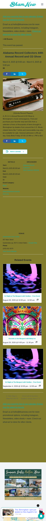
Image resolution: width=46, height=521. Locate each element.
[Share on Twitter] (22, 74)
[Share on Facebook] (7, 74)
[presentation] (22, 278)
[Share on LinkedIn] (15, 74)
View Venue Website (10, 251)
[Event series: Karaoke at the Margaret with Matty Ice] (36, 342)
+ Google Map (32, 243)
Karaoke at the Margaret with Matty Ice (22, 338)
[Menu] (42, 4)
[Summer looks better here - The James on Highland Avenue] (23, 484)
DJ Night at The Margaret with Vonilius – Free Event (22, 296)
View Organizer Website (31, 170)
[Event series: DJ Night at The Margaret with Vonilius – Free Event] (37, 299)
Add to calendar (15, 152)
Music (5, 185)
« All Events (8, 39)
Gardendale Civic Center (11, 237)
